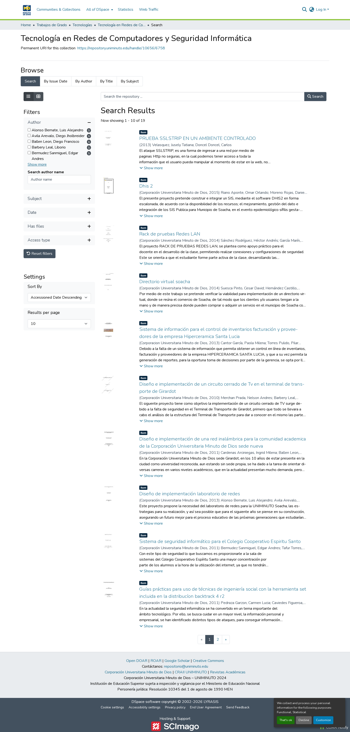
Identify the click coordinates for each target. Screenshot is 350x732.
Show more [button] (37, 164)
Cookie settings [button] (112, 707)
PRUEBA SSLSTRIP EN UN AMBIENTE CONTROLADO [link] (197, 138)
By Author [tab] (83, 81)
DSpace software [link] (145, 701)
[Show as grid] (38, 96)
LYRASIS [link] (211, 701)
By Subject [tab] (130, 81)
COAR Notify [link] (336, 727)
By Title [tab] (106, 81)
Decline (304, 720)
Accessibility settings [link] (144, 707)
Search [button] (317, 96)
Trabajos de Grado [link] (52, 25)
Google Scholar (177, 660)
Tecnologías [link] (82, 25)
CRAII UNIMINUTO (191, 672)
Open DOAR (136, 660)
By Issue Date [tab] (55, 81)
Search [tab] (30, 81)
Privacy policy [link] (175, 707)
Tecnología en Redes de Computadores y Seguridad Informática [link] (121, 25)
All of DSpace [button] (97, 9)
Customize (323, 720)
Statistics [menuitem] (125, 9)
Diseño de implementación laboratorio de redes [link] (189, 494)
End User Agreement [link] (206, 707)
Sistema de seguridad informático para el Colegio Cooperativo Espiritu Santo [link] (220, 541)
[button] (26, 9)
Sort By (35, 286)
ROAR (155, 660)
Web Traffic (148, 9)
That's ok (286, 720)
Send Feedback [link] (238, 707)
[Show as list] (29, 96)
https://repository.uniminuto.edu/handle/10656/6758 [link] (121, 48)
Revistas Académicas (227, 672)
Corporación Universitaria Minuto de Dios (138, 672)
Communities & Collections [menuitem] (58, 9)
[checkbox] (29, 129)
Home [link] (26, 25)
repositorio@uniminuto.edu (186, 666)
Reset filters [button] (41, 253)
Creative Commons (208, 660)
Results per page (44, 312)
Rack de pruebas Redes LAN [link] (169, 234)
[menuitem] (99, 9)
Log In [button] (321, 9)
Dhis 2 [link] (146, 186)
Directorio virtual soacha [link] (164, 281)
